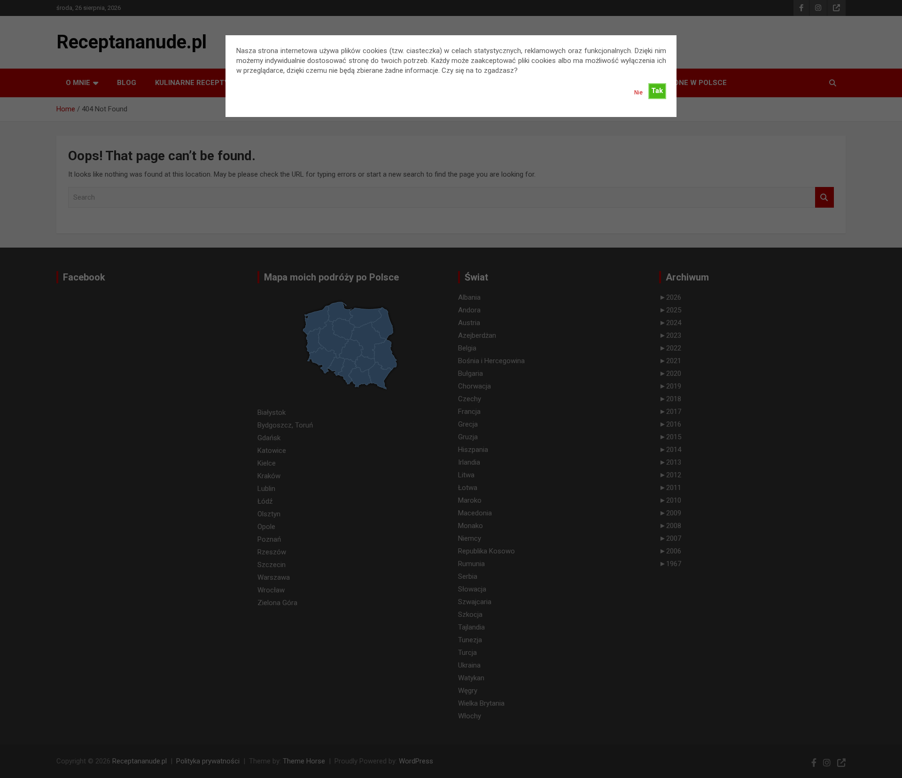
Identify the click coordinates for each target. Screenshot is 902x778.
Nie (638, 92)
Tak (657, 90)
